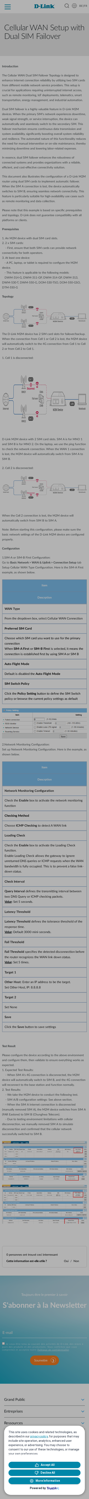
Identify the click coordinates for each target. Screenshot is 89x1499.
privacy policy (39, 1436)
